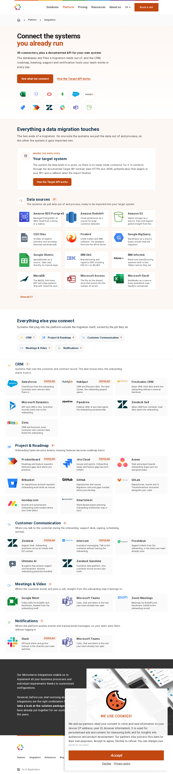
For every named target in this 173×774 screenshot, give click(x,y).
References (50, 757)
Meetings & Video (38, 348)
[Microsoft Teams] (76, 107)
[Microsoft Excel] (22, 94)
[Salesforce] (76, 94)
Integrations (50, 20)
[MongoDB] (62, 94)
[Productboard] (36, 107)
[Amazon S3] (89, 107)
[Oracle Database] (49, 94)
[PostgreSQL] (36, 94)
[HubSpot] (89, 94)
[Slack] (62, 107)
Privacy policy (122, 763)
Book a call (146, 7)
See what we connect (35, 78)
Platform (68, 7)
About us (115, 7)
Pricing (82, 7)
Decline (106, 763)
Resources (98, 7)
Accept (116, 755)
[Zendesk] (49, 107)
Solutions (52, 7)
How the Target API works (74, 78)
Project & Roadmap (61, 337)
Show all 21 (26, 297)
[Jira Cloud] (22, 107)
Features (21, 757)
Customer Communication (104, 337)
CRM (30, 337)
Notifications (72, 348)
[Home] (18, 20)
